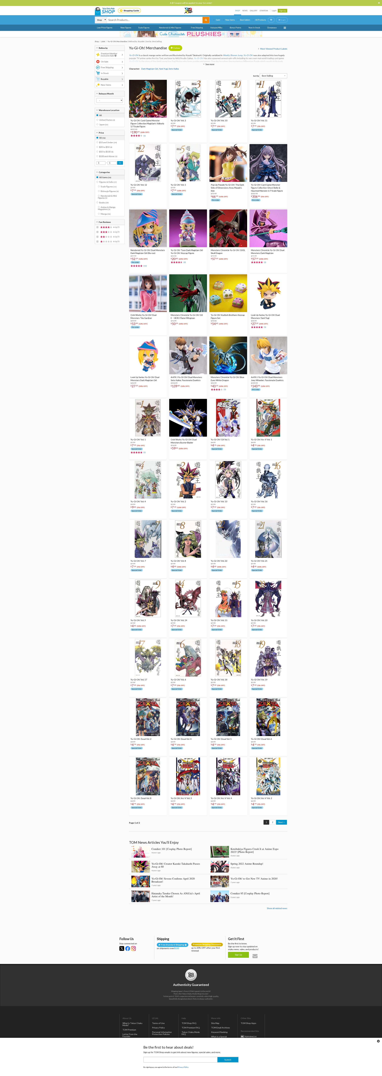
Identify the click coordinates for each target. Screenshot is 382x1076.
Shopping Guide (131, 10)
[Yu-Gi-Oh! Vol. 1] (148, 418)
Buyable (104, 79)
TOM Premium (129, 1029)
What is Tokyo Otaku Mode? (132, 1024)
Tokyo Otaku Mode (188, 10)
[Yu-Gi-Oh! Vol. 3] (188, 99)
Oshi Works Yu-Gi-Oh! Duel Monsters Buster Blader (184, 441)
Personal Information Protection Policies (162, 1033)
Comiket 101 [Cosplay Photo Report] (171, 849)
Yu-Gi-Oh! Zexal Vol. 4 (181, 739)
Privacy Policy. (183, 1067)
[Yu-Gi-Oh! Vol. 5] (188, 163)
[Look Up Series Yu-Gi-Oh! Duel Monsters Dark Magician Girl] (148, 355)
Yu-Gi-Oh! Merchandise (148, 48)
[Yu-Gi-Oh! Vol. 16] (268, 480)
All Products (260, 20)
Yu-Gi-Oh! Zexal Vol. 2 (141, 739)
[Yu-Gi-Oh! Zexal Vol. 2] (148, 717)
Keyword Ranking (219, 1032)
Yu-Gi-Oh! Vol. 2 (178, 501)
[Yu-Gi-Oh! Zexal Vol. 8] (148, 776)
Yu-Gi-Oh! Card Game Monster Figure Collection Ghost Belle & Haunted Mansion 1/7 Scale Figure (267, 187)
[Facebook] (127, 948)
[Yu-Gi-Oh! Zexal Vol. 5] (228, 717)
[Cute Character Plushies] (191, 34)
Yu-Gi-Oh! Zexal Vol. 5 (221, 739)
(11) (145, 266)
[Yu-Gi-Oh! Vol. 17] (148, 658)
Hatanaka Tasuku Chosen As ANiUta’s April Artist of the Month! (175, 894)
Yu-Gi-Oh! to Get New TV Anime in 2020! (254, 878)
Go (120, 163)
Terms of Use (158, 1023)
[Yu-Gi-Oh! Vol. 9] (148, 598)
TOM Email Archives (220, 1027)
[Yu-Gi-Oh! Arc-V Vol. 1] (268, 418)
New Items (230, 20)
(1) (144, 136)
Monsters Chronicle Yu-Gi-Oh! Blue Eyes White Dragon (227, 378)
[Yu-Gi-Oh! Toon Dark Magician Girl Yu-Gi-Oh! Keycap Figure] (188, 228)
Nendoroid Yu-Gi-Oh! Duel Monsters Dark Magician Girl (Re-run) (148, 251)
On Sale (104, 61)
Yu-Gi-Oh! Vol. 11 (259, 120)
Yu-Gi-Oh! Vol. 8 (178, 561)
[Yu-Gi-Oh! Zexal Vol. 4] (188, 717)
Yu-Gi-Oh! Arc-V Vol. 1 (261, 439)
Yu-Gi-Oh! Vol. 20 (259, 620)
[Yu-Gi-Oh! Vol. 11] (268, 99)
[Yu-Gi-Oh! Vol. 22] (228, 539)
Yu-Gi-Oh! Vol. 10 (219, 120)
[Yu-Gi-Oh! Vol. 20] (268, 598)
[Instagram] (133, 948)
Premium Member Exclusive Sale (109, 54)
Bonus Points (235, 27)
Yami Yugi (163, 68)
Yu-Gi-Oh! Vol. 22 (219, 561)
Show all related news (277, 908)
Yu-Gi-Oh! (134, 55)
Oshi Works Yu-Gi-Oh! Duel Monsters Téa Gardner (144, 316)
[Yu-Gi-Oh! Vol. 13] (228, 480)
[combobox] (154, 20)
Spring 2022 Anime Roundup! (247, 863)
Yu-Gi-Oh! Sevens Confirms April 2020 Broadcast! (173, 880)
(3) (185, 262)
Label (103, 41)
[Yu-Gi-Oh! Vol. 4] (148, 480)
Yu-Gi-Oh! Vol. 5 (178, 184)
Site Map (215, 1023)
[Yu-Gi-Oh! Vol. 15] (228, 598)
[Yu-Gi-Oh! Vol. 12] (148, 163)
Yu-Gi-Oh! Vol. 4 (138, 501)
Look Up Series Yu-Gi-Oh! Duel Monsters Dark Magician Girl (145, 378)
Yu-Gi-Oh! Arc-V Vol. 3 (181, 798)
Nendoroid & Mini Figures (170, 27)
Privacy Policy (158, 1027)
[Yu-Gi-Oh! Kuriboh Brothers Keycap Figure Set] (228, 293)
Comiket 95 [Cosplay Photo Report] (250, 893)
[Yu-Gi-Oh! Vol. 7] (148, 539)
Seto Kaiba (174, 68)
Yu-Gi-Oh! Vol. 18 (219, 679)
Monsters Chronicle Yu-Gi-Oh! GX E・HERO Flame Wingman (187, 316)
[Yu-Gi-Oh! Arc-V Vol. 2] (268, 776)
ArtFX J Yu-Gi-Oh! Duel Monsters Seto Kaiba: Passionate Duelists (186, 378)
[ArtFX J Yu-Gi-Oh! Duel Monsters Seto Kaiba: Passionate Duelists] (188, 355)
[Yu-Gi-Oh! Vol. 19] (268, 658)
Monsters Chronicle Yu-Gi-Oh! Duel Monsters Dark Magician (267, 251)
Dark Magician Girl (149, 68)
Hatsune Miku (216, 27)
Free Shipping (197, 27)
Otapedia (264, 10)
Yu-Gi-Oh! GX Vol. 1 (220, 439)
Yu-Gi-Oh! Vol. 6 (178, 679)
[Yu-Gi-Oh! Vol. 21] (268, 539)
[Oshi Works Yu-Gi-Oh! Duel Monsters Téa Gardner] (148, 293)
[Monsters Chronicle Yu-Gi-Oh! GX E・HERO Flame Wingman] (188, 293)
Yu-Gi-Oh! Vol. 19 (259, 679)
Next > (281, 822)
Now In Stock (254, 27)
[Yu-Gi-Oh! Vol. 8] (188, 539)
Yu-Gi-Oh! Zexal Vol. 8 (141, 798)
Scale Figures (144, 27)
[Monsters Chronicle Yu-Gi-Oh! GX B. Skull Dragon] (228, 228)
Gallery (253, 10)
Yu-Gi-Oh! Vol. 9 (138, 620)
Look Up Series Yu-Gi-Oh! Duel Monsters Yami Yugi (265, 316)
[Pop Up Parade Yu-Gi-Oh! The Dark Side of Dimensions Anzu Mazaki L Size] (228, 163)
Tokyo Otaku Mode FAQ (191, 1033)
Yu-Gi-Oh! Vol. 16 (259, 501)
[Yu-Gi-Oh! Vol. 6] (188, 658)
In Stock (105, 73)
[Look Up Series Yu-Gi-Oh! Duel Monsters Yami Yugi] (268, 293)
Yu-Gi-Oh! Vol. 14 (179, 620)
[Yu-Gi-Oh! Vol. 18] (228, 658)
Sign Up (282, 11)
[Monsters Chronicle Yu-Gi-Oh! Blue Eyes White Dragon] (228, 355)
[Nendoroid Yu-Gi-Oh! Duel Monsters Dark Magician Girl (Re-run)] (148, 228)
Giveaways (272, 27)
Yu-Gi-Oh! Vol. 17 (139, 679)
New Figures (126, 27)
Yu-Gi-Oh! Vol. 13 (219, 501)
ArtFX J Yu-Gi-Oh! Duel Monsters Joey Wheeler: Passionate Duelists (267, 378)
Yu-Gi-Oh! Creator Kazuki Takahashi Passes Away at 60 (175, 865)
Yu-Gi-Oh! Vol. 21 (259, 561)
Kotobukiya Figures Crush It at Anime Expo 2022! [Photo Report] (254, 850)
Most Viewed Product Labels (273, 48)
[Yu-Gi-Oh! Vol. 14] (188, 598)
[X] (121, 948)
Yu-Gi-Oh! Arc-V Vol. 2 (261, 798)
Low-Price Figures (104, 27)
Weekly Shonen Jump (232, 55)
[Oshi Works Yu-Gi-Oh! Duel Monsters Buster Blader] (188, 418)
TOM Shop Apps (248, 1023)
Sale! (218, 20)
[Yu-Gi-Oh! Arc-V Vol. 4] (228, 776)
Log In (274, 10)
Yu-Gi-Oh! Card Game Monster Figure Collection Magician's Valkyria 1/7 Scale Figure (147, 123)
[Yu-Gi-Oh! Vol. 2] (188, 480)
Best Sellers (245, 20)
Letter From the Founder (130, 1035)
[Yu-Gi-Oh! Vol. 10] (228, 99)
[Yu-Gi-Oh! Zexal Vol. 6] (268, 717)
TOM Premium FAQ (191, 1027)
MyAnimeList (251, 1036)
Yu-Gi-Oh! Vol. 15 (219, 620)
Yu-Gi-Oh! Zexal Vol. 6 (261, 739)
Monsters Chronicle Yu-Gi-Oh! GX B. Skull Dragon (228, 251)
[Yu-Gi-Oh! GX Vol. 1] (228, 418)
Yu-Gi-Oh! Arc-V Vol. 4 (221, 798)
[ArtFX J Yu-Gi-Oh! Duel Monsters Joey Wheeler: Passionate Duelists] (268, 355)
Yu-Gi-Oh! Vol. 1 (138, 439)
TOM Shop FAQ (189, 1023)
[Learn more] (115, 55)
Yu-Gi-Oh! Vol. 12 (139, 184)
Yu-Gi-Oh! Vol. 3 (178, 120)
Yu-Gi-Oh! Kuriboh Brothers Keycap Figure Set (228, 316)
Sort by (256, 76)
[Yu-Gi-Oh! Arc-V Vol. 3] (188, 776)
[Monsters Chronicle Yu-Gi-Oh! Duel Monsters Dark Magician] (268, 228)
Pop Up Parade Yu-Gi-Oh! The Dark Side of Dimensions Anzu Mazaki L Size (227, 187)
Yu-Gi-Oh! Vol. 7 (138, 561)
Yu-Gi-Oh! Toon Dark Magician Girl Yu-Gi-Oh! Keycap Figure (187, 251)
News (244, 10)
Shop (237, 10)
